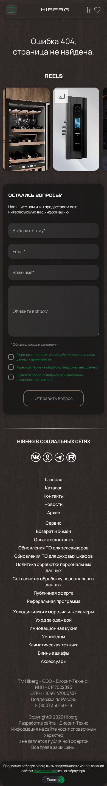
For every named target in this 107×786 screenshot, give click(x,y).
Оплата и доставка (53, 539)
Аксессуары (53, 661)
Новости (53, 504)
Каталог (53, 488)
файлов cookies (45, 770)
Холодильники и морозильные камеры (53, 612)
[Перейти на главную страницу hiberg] (54, 10)
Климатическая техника (53, 645)
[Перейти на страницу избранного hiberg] (97, 9)
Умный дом (53, 636)
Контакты (54, 496)
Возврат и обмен (53, 531)
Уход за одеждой (53, 620)
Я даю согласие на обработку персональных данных (57, 367)
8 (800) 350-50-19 (53, 705)
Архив (53, 512)
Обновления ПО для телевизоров (53, 548)
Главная (53, 479)
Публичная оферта (54, 593)
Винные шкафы (53, 653)
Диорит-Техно (73, 723)
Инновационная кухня (53, 628)
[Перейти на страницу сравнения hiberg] (88, 9)
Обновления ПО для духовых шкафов (53, 556)
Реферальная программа (53, 601)
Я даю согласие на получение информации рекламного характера (50, 377)
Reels (53, 76)
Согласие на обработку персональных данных (54, 582)
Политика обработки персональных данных (53, 567)
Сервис (53, 523)
